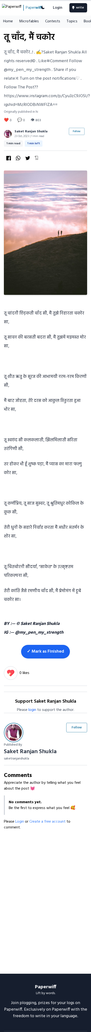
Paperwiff (45, 987)
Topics (71, 21)
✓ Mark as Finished (45, 651)
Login (57, 8)
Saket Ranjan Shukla (31, 131)
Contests (52, 21)
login (32, 710)
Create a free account (47, 822)
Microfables (29, 21)
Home (8, 21)
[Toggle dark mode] (43, 8)
